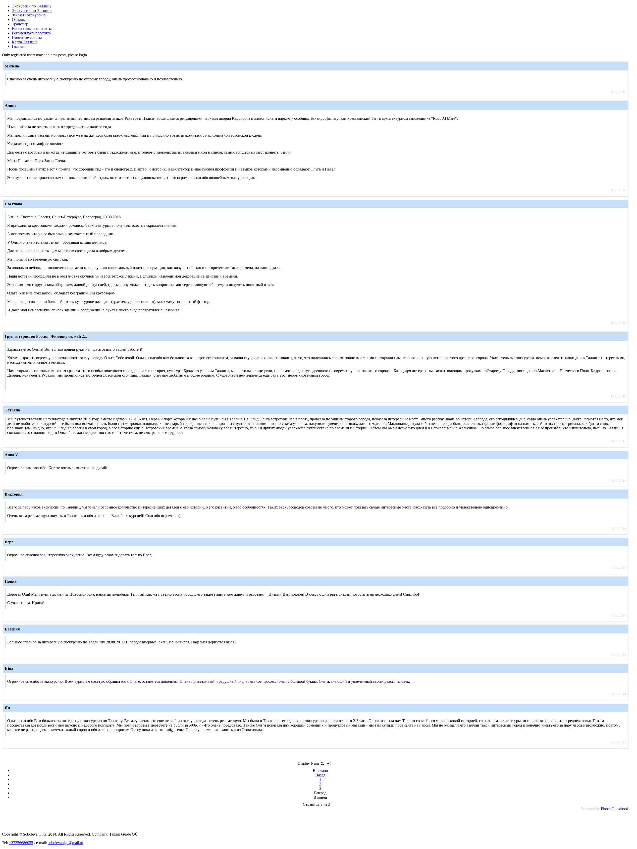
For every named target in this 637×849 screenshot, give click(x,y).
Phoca (606, 809)
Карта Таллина (24, 42)
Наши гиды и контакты (32, 28)
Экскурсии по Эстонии (32, 10)
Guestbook (620, 809)
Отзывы (19, 19)
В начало (320, 770)
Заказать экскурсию (29, 15)
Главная (18, 46)
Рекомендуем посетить (31, 33)
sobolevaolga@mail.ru (65, 843)
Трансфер (20, 24)
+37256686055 (21, 843)
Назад (320, 775)
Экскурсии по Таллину (32, 6)
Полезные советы (27, 37)
